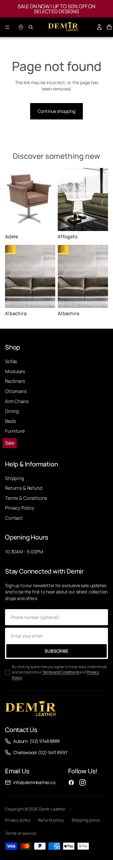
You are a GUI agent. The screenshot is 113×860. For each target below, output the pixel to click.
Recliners (15, 381)
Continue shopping (56, 111)
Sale (9, 443)
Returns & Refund (23, 488)
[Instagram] (82, 782)
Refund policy (51, 820)
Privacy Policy (19, 508)
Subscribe (56, 651)
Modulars (15, 371)
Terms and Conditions (60, 672)
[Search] (31, 27)
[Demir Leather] (30, 709)
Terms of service (20, 833)
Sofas (11, 361)
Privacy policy (17, 820)
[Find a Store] (21, 27)
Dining (12, 411)
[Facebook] (71, 782)
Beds (10, 421)
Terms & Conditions (26, 498)
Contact (14, 518)
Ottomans (16, 391)
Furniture (15, 431)
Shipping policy (86, 820)
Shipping (14, 478)
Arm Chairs (17, 401)
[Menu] (7, 27)
